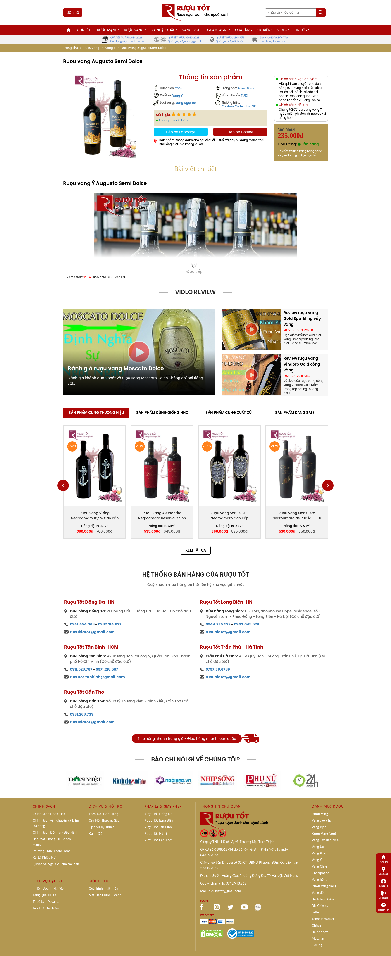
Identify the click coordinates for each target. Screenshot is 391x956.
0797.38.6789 (218, 669)
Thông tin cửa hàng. (174, 120)
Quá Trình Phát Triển (103, 888)
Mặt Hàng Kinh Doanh (105, 895)
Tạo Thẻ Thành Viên (47, 908)
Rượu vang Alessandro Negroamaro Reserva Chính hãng (162, 515)
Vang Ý (110, 48)
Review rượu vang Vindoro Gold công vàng (302, 364)
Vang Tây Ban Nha (325, 840)
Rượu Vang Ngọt (324, 833)
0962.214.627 (109, 624)
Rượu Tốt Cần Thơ (157, 840)
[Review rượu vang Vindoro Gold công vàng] (251, 374)
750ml (179, 88)
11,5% (244, 95)
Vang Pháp (319, 853)
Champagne (217, 29)
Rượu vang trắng (324, 886)
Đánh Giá (95, 833)
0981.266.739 (81, 714)
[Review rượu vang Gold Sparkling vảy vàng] (251, 328)
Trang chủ (70, 48)
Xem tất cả (195, 550)
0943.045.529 (246, 624)
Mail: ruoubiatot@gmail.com (220, 891)
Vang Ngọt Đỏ (185, 102)
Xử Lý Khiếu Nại (44, 857)
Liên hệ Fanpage (181, 132)
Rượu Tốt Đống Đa (158, 814)
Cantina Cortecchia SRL (239, 106)
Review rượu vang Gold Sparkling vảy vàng (302, 318)
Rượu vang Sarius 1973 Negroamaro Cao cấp (229, 515)
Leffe (315, 912)
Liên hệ (73, 12)
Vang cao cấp (321, 820)
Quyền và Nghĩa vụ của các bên (56, 864)
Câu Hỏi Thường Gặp (104, 820)
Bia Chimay (320, 906)
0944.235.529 (218, 624)
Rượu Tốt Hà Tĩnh (157, 833)
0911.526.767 (81, 669)
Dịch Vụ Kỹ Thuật (101, 827)
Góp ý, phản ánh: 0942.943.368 (223, 883)
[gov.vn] (240, 933)
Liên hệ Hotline (240, 132)
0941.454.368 (82, 624)
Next (328, 485)
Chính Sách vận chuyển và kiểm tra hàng (56, 823)
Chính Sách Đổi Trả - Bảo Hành (55, 832)
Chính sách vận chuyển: (298, 79)
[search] (321, 12)
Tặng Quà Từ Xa (44, 895)
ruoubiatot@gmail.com (92, 632)
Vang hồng (319, 879)
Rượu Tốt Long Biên (158, 820)
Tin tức (300, 29)
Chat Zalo (383, 897)
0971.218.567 (107, 669)
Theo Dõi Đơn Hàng (103, 814)
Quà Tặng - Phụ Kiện (252, 29)
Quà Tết (83, 29)
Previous (63, 485)
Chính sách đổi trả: (293, 104)
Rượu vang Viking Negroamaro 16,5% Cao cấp (95, 515)
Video (282, 29)
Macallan (318, 938)
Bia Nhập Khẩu (162, 29)
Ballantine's (320, 932)
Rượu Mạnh (107, 29)
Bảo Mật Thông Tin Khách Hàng (52, 842)
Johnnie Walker (323, 919)
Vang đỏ (318, 892)
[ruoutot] (195, 12)
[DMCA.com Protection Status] (211, 933)
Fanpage (383, 885)
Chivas (316, 925)
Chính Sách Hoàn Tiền (49, 814)
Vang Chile (319, 866)
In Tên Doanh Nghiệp (48, 888)
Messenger (383, 909)
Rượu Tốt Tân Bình (158, 827)
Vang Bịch (191, 29)
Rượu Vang (134, 29)
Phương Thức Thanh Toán (52, 851)
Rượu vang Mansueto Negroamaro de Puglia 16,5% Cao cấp (296, 515)
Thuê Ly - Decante (46, 902)
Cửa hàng (383, 873)
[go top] (384, 946)
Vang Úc (318, 847)
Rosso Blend (246, 88)
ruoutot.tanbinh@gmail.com (97, 677)
